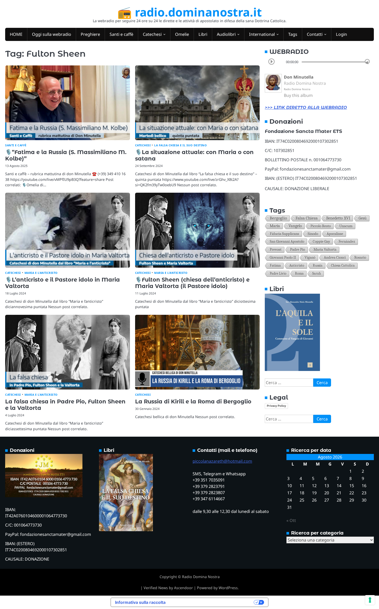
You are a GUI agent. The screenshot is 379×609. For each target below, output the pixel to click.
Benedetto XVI (338, 218)
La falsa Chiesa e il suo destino (180, 145)
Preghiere (90, 34)
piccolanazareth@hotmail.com (222, 461)
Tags (292, 34)
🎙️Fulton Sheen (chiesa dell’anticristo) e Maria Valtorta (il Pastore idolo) (192, 282)
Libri (203, 34)
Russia (318, 265)
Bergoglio (278, 218)
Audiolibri (226, 34)
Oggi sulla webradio (51, 34)
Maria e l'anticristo (41, 272)
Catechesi (152, 34)
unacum (345, 226)
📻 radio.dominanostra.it (189, 12)
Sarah (316, 273)
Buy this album (298, 95)
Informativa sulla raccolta (140, 602)
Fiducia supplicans (284, 233)
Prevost (276, 249)
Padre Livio (278, 273)
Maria (275, 226)
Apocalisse (335, 233)
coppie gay (321, 241)
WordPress (228, 587)
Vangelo (295, 226)
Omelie (182, 34)
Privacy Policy (276, 406)
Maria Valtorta (325, 249)
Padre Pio (297, 249)
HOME (16, 34)
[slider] (367, 61)
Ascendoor (183, 587)
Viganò (309, 257)
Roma (299, 273)
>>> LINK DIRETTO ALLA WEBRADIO (306, 107)
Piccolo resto (320, 226)
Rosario (360, 257)
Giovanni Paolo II (283, 257)
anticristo (296, 265)
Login (341, 34)
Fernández (347, 241)
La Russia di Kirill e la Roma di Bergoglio (193, 401)
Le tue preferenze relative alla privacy (212, 602)
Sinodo (313, 233)
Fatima (275, 265)
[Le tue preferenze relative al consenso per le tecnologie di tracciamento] (370, 600)
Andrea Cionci (335, 257)
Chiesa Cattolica (343, 265)
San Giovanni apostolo (287, 241)
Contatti (315, 34)
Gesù (363, 218)
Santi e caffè (121, 34)
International (262, 34)
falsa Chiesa (306, 218)
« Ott (291, 520)
